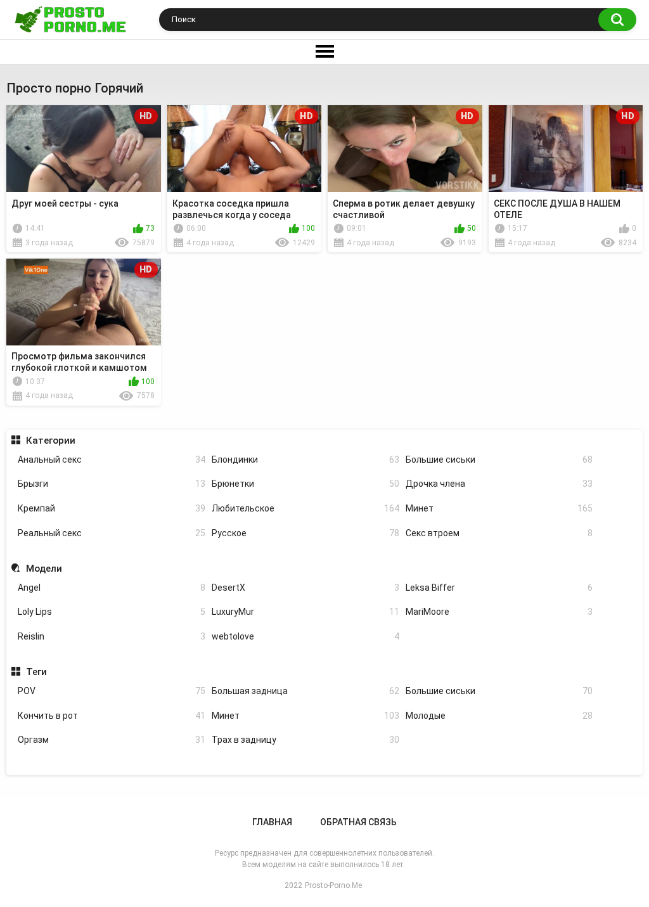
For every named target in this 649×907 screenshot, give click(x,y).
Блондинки (305, 459)
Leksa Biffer (499, 587)
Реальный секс (111, 533)
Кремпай (111, 508)
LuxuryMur (305, 612)
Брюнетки (305, 484)
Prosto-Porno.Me (333, 885)
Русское (305, 533)
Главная (272, 822)
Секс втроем (499, 533)
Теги (36, 672)
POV (111, 691)
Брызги (111, 484)
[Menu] (324, 52)
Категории (50, 440)
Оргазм (111, 740)
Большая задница (305, 691)
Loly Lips (111, 612)
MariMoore (499, 612)
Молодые (499, 716)
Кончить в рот (111, 716)
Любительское (305, 508)
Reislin (111, 636)
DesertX (305, 587)
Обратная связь (358, 822)
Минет (499, 508)
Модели (43, 568)
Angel (111, 587)
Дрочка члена (499, 484)
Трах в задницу (305, 740)
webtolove (305, 636)
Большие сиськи (499, 459)
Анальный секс (111, 459)
